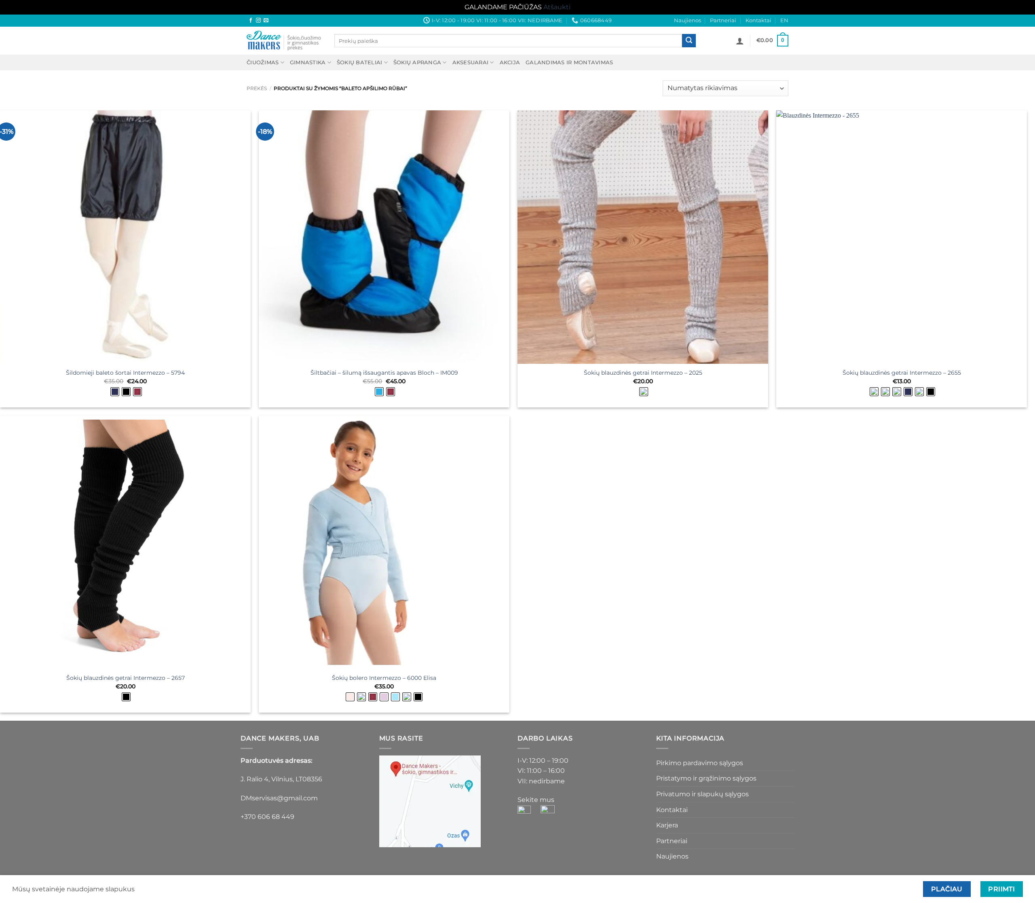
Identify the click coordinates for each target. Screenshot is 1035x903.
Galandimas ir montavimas (569, 62)
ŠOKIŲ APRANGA (417, 62)
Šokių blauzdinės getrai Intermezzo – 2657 (125, 677)
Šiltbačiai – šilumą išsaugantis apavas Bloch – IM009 (384, 372)
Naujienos (687, 20)
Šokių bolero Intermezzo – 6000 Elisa (384, 677)
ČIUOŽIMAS (263, 62)
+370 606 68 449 (267, 817)
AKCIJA (510, 62)
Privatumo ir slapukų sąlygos (702, 794)
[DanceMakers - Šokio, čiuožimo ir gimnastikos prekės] (284, 41)
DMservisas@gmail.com (279, 798)
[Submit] (689, 41)
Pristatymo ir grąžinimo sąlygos (706, 778)
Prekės (257, 88)
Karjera (667, 825)
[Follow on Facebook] (250, 20)
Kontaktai (758, 20)
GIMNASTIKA (308, 62)
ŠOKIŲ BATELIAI (359, 62)
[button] (740, 41)
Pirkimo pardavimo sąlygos (699, 763)
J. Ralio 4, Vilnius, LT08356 (281, 779)
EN (784, 20)
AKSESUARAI (470, 62)
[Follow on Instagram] (258, 20)
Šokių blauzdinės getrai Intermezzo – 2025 (643, 372)
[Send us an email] (266, 20)
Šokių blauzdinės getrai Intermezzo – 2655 (902, 372)
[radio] (115, 392)
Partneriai (723, 20)
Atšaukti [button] (556, 7)
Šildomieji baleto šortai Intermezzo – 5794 (125, 372)
